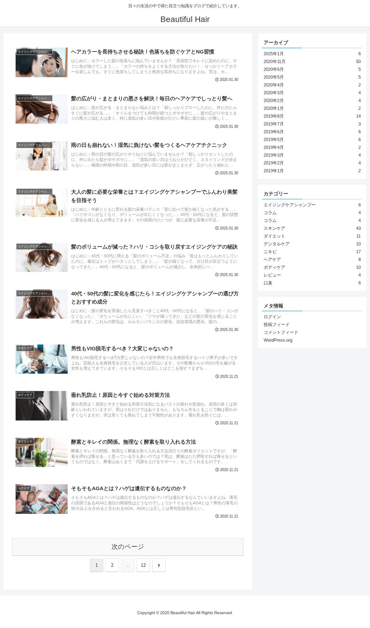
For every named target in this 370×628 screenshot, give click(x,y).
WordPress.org (278, 340)
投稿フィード (277, 324)
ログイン (272, 316)
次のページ (128, 546)
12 (143, 565)
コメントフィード (281, 332)
